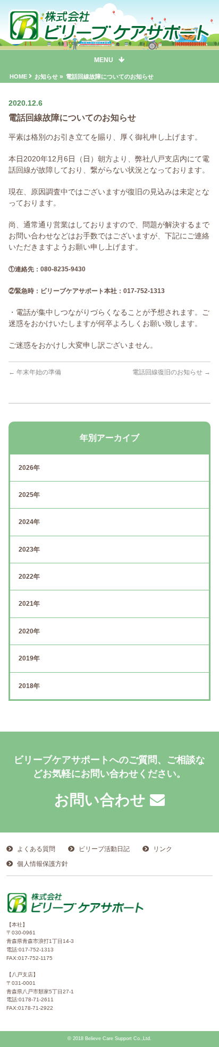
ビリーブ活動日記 (104, 849)
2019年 (29, 658)
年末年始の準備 (35, 372)
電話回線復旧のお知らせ (171, 372)
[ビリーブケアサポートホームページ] (109, 32)
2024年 (29, 522)
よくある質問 (36, 849)
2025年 (29, 495)
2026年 (29, 467)
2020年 (29, 631)
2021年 (29, 603)
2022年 (29, 576)
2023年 (29, 549)
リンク (162, 849)
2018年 (29, 686)
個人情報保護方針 (42, 864)
